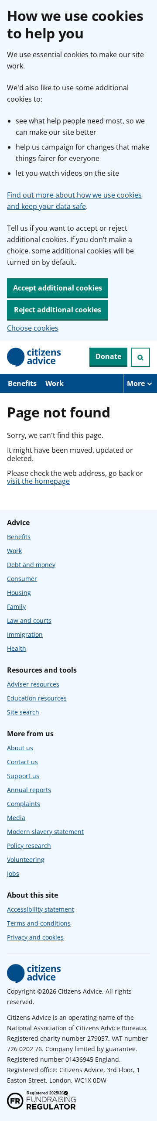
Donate (108, 356)
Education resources (37, 698)
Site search (23, 712)
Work (54, 383)
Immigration (25, 634)
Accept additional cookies (57, 288)
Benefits (22, 383)
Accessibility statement (40, 909)
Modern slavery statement (45, 831)
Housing (19, 592)
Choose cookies (32, 328)
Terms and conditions (39, 923)
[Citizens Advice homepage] (34, 973)
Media (16, 817)
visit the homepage (38, 481)
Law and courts (29, 620)
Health (16, 648)
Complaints (23, 804)
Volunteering (25, 859)
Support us (23, 776)
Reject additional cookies (57, 309)
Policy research (29, 845)
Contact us (22, 762)
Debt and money (31, 564)
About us (20, 748)
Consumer (22, 578)
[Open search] (140, 357)
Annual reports (29, 790)
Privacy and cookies (35, 937)
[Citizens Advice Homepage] (34, 357)
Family (16, 606)
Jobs (13, 873)
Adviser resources (33, 684)
